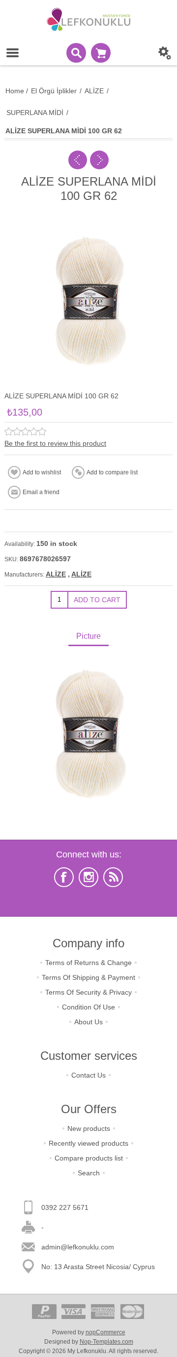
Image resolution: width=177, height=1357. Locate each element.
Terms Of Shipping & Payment (88, 977)
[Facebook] (64, 877)
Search (89, 1173)
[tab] (88, 637)
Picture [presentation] (88, 636)
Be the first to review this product (55, 443)
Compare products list (89, 1158)
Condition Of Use (88, 1007)
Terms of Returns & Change (88, 963)
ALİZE (56, 574)
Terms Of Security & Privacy (88, 992)
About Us (88, 1022)
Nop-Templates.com (106, 1341)
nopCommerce (105, 1332)
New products (88, 1128)
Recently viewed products (88, 1143)
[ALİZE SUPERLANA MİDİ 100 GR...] (77, 160)
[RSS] (113, 877)
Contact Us (88, 1075)
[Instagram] (88, 877)
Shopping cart (101, 53)
